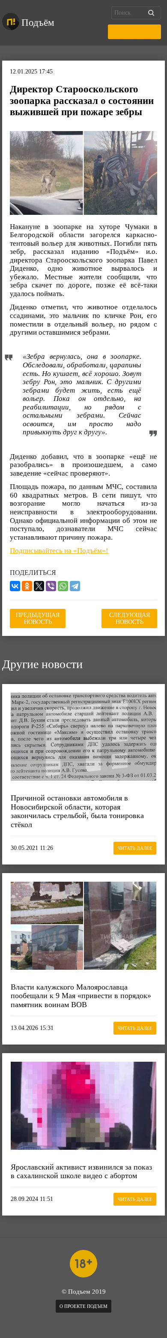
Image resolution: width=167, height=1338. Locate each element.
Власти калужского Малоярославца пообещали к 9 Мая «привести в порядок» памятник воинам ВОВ (81, 996)
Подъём (37, 22)
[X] (39, 586)
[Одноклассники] (27, 586)
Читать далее (135, 848)
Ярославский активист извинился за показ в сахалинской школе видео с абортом (81, 1171)
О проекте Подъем (83, 1306)
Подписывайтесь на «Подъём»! (59, 551)
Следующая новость (129, 618)
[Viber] (51, 586)
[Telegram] (75, 586)
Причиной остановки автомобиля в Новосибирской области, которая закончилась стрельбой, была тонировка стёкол (77, 811)
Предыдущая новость (38, 618)
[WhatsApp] (63, 586)
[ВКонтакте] (15, 586)
